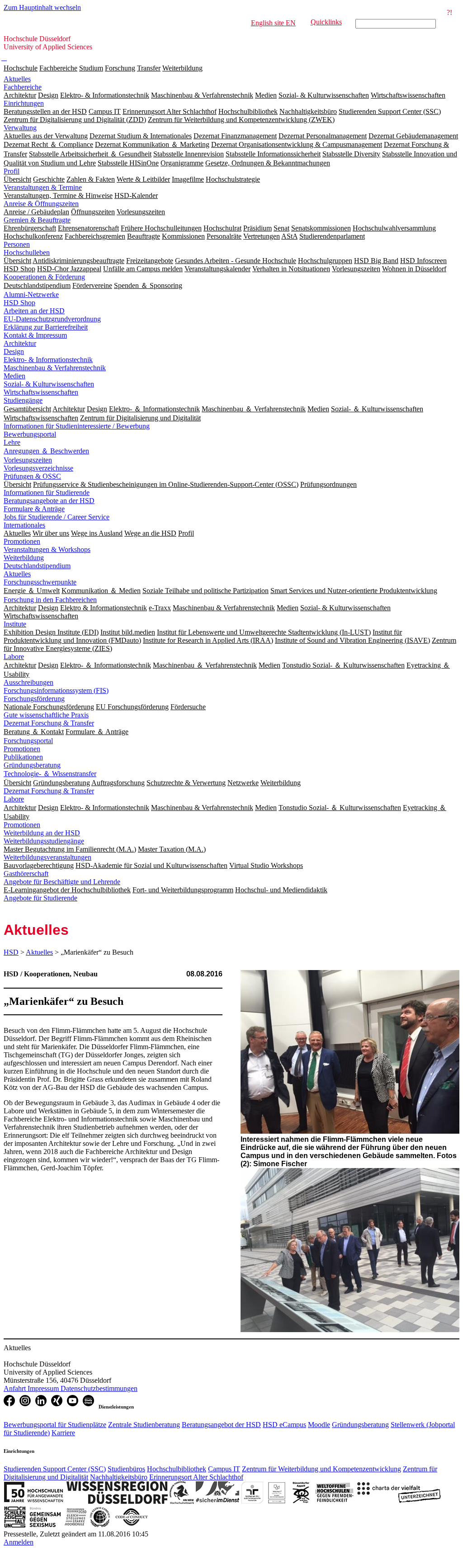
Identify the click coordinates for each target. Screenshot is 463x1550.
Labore (14, 656)
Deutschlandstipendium (37, 566)
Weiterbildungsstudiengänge (44, 841)
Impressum (44, 1388)
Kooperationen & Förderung (44, 277)
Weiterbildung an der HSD (42, 833)
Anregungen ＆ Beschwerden (46, 451)
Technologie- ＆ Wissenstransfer (50, 773)
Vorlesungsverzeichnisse (38, 468)
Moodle (319, 1424)
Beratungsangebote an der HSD (49, 500)
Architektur (20, 343)
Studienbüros (126, 1469)
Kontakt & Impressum (35, 335)
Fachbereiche (58, 68)
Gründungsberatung (32, 765)
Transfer (149, 68)
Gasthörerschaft (26, 873)
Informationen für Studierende (47, 492)
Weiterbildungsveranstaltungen (47, 857)
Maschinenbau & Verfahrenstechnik (55, 368)
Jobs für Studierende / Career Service (56, 517)
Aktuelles (17, 79)
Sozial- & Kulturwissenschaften (49, 384)
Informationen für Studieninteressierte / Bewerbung (77, 426)
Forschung (120, 68)
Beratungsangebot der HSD (221, 1424)
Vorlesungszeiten (28, 460)
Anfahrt (16, 1388)
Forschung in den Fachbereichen (50, 599)
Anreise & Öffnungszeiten (41, 203)
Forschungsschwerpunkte (40, 582)
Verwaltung (20, 128)
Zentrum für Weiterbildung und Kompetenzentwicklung (321, 1469)
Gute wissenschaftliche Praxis (46, 715)
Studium (91, 68)
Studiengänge (23, 400)
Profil (11, 171)
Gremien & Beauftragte (37, 220)
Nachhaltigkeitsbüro (118, 1477)
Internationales (24, 525)
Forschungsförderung (34, 698)
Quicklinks (326, 22)
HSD (11, 952)
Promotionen (22, 541)
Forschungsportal (28, 740)
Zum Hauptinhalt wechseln (42, 7)
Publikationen (23, 757)
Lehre (12, 442)
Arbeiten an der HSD (34, 311)
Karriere (63, 1433)
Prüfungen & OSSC (32, 476)
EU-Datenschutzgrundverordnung (52, 319)
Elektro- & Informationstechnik (48, 359)
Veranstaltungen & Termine (43, 187)
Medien (14, 376)
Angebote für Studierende (40, 898)
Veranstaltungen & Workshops (47, 549)
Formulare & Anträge (34, 509)
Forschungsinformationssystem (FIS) (56, 690)
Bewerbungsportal (30, 434)
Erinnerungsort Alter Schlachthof (196, 1477)
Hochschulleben (27, 252)
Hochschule (21, 68)
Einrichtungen (24, 103)
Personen (17, 244)
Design (14, 351)
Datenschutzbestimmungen (99, 1388)
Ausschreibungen (28, 682)
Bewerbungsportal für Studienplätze (55, 1424)
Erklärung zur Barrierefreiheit (46, 327)
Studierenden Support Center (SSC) (55, 1469)
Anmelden (18, 1542)
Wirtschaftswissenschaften (41, 392)
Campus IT (224, 1469)
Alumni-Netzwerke (31, 294)
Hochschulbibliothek (176, 1469)
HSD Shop (19, 302)
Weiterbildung (182, 68)
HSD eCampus (284, 1424)
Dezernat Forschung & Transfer (49, 723)
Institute (15, 624)
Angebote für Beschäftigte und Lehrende (62, 882)
